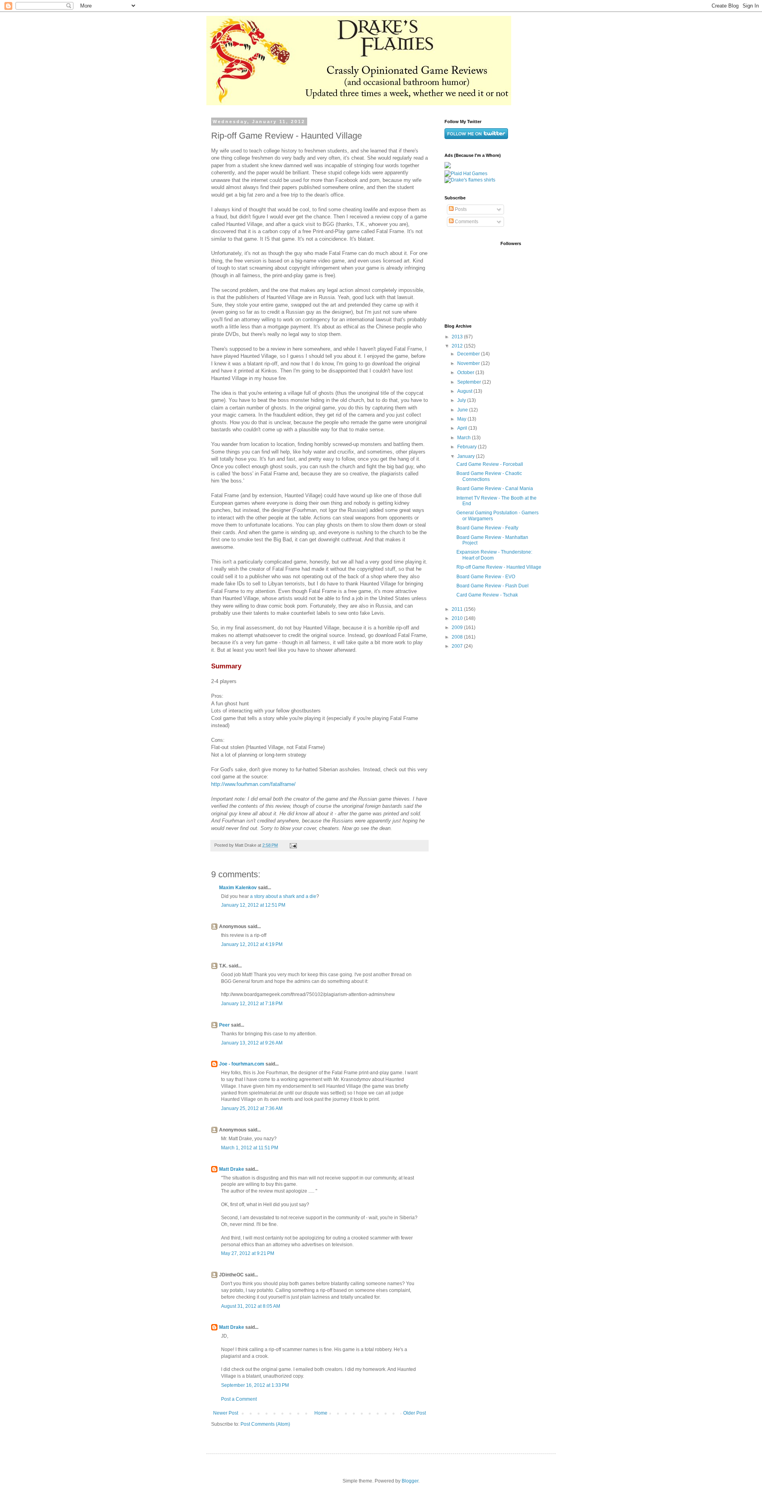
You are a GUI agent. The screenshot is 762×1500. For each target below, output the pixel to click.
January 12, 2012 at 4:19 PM (252, 944)
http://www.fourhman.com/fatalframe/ (253, 784)
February (467, 447)
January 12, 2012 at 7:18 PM (252, 1003)
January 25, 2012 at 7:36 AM (252, 1108)
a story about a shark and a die (283, 896)
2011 (458, 609)
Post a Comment (239, 1399)
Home (320, 1413)
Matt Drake (231, 1169)
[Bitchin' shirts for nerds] (469, 180)
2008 (458, 637)
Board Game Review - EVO (485, 576)
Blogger (410, 1481)
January (466, 456)
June (463, 410)
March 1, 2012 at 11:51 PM (249, 1148)
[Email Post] (293, 845)
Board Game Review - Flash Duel (492, 586)
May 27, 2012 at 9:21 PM (247, 1253)
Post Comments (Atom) (265, 1424)
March (464, 437)
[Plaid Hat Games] (465, 173)
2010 (458, 618)
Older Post (414, 1413)
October (466, 372)
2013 (458, 337)
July (462, 400)
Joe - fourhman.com (241, 1064)
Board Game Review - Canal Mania (494, 488)
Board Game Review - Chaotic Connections (489, 476)
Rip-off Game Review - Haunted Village (498, 567)
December (469, 354)
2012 (458, 346)
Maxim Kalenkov (238, 887)
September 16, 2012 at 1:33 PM (255, 1385)
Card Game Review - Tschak (487, 595)
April (462, 428)
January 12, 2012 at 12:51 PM (253, 905)
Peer (224, 1025)
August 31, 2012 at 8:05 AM (250, 1306)
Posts (460, 209)
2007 (458, 646)
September (469, 382)
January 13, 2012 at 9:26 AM (252, 1043)
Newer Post (225, 1413)
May (462, 419)
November (469, 363)
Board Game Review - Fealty (487, 528)
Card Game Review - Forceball (489, 464)
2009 (458, 627)
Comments (466, 221)
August (465, 391)
